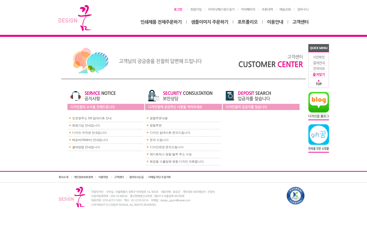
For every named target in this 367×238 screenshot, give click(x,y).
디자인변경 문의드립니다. (167, 147)
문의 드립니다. (159, 140)
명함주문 (156, 125)
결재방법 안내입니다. (86, 147)
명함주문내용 (159, 118)
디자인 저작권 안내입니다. (89, 132)
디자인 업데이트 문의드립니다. (170, 132)
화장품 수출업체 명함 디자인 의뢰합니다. (177, 161)
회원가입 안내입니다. (86, 125)
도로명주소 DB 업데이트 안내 (92, 118)
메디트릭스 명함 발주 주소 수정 (171, 154)
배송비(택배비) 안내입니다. (90, 140)
